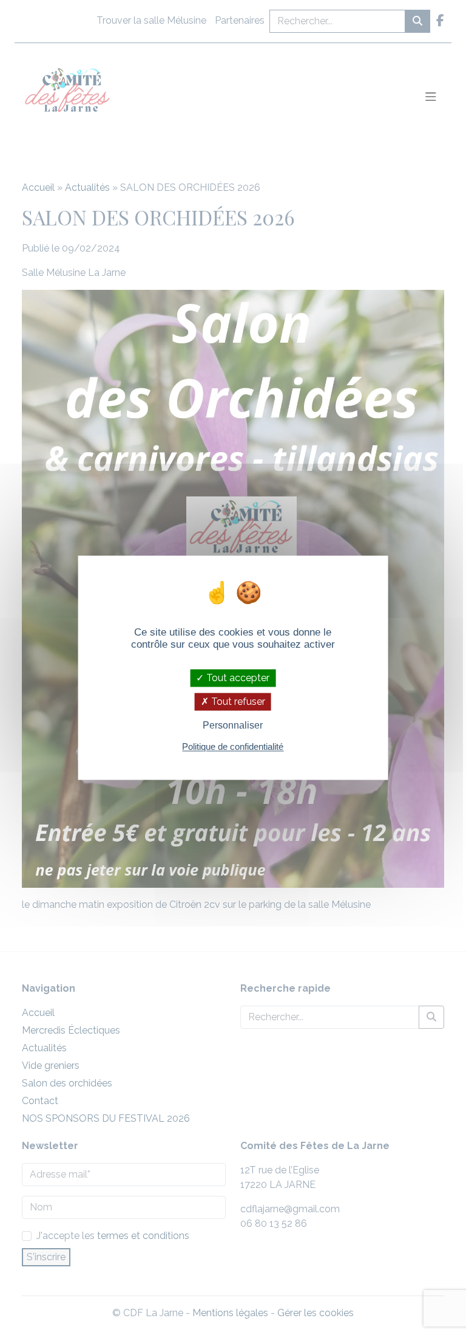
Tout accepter (236, 678)
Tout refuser (237, 702)
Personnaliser (233, 726)
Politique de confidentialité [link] (232, 746)
